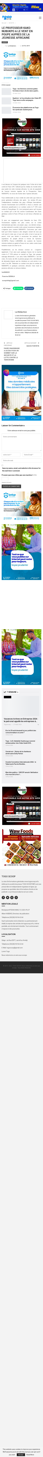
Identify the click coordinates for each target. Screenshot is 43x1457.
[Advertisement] (21, 298)
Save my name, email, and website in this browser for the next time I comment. (21, 469)
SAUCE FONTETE (32, 346)
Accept (20, 1455)
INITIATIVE (7, 697)
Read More (30, 1454)
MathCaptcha (8, 482)
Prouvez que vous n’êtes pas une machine (17, 475)
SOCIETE (4, 42)
